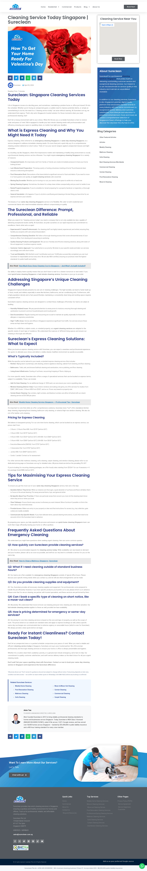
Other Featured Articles (108, 137)
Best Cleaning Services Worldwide (112, 162)
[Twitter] (24, 841)
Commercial (67, 7)
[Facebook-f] (15, 841)
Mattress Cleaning (21, 693)
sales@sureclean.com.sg (23, 834)
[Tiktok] (37, 841)
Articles (102, 142)
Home (43, 7)
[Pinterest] (33, 841)
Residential (52, 7)
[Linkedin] (28, 841)
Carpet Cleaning (60, 697)
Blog (85, 7)
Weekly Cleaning (105, 147)
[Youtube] (42, 841)
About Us (96, 7)
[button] (10, 77)
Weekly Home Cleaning (23, 686)
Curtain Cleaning (60, 690)
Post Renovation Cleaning (24, 690)
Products (77, 7)
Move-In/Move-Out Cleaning (64, 686)
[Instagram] (19, 841)
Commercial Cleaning (62, 693)
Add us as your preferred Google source (118, 861)
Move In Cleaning (106, 182)
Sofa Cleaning (20, 697)
